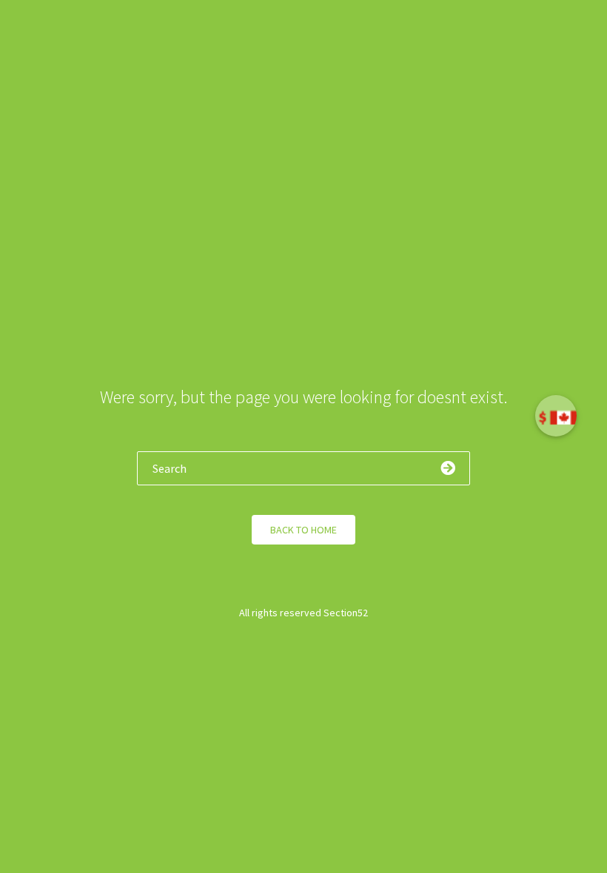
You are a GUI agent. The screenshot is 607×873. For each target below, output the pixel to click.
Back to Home (303, 529)
